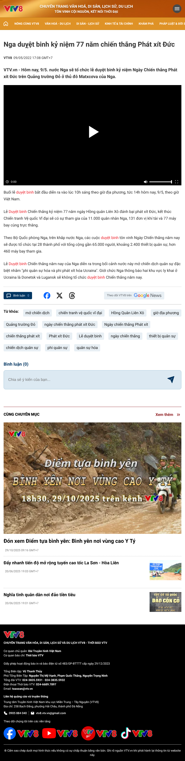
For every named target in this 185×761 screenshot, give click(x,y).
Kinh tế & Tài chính (119, 23)
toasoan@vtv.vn (22, 688)
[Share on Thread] (72, 295)
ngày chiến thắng (125, 336)
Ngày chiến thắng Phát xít (126, 324)
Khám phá (146, 23)
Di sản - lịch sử (87, 23)
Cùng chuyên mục (22, 414)
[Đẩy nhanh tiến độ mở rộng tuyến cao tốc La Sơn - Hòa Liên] (165, 570)
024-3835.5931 (32, 680)
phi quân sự (57, 347)
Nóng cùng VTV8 (26, 23)
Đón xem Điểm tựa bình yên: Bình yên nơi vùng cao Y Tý (69, 541)
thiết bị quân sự (162, 336)
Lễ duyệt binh (90, 336)
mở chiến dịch (38, 313)
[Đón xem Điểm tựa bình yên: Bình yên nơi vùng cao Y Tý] (92, 478)
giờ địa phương (166, 313)
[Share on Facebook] (47, 295)
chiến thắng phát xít (23, 336)
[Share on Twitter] (59, 295)
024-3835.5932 (55, 680)
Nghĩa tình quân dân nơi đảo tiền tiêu (39, 594)
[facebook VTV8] (21, 733)
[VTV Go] (99, 733)
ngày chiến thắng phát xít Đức (70, 324)
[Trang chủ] (6, 24)
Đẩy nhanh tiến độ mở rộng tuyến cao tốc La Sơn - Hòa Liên (61, 562)
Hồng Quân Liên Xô (127, 313)
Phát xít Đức (59, 336)
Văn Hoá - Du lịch (58, 23)
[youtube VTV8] (60, 733)
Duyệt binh (18, 211)
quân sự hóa (87, 347)
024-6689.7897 (46, 684)
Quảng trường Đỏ (20, 324)
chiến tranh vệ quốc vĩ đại (80, 313)
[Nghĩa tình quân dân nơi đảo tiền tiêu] (165, 602)
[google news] (147, 295)
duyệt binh (25, 192)
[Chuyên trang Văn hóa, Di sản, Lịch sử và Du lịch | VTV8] (13, 9)
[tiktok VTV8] (136, 733)
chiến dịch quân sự (22, 347)
